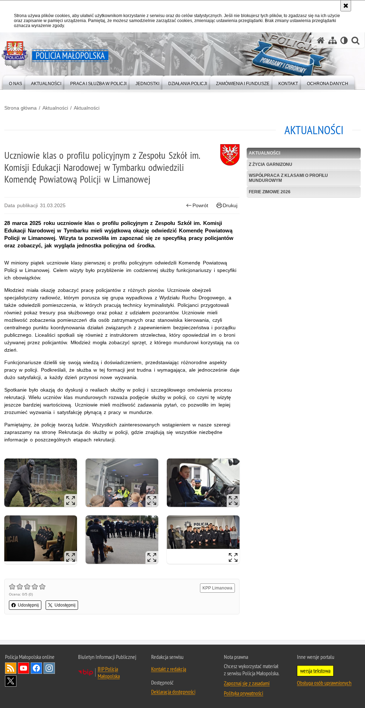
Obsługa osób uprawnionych (324, 682)
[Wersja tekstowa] (344, 40)
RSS (10, 668)
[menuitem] (15, 82)
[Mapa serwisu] (332, 40)
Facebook (36, 668)
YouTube (23, 668)
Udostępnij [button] (28, 605)
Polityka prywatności (243, 693)
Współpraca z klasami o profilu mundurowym (288, 178)
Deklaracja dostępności (173, 691)
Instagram (49, 668)
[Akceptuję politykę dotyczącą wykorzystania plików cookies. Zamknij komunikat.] (345, 5)
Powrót (200, 205)
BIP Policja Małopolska (109, 672)
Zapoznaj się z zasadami (246, 683)
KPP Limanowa (217, 588)
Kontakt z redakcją (168, 668)
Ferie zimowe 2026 (270, 191)
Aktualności (55, 108)
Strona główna (20, 108)
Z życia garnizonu (270, 164)
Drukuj (230, 205)
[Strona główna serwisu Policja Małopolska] (321, 40)
